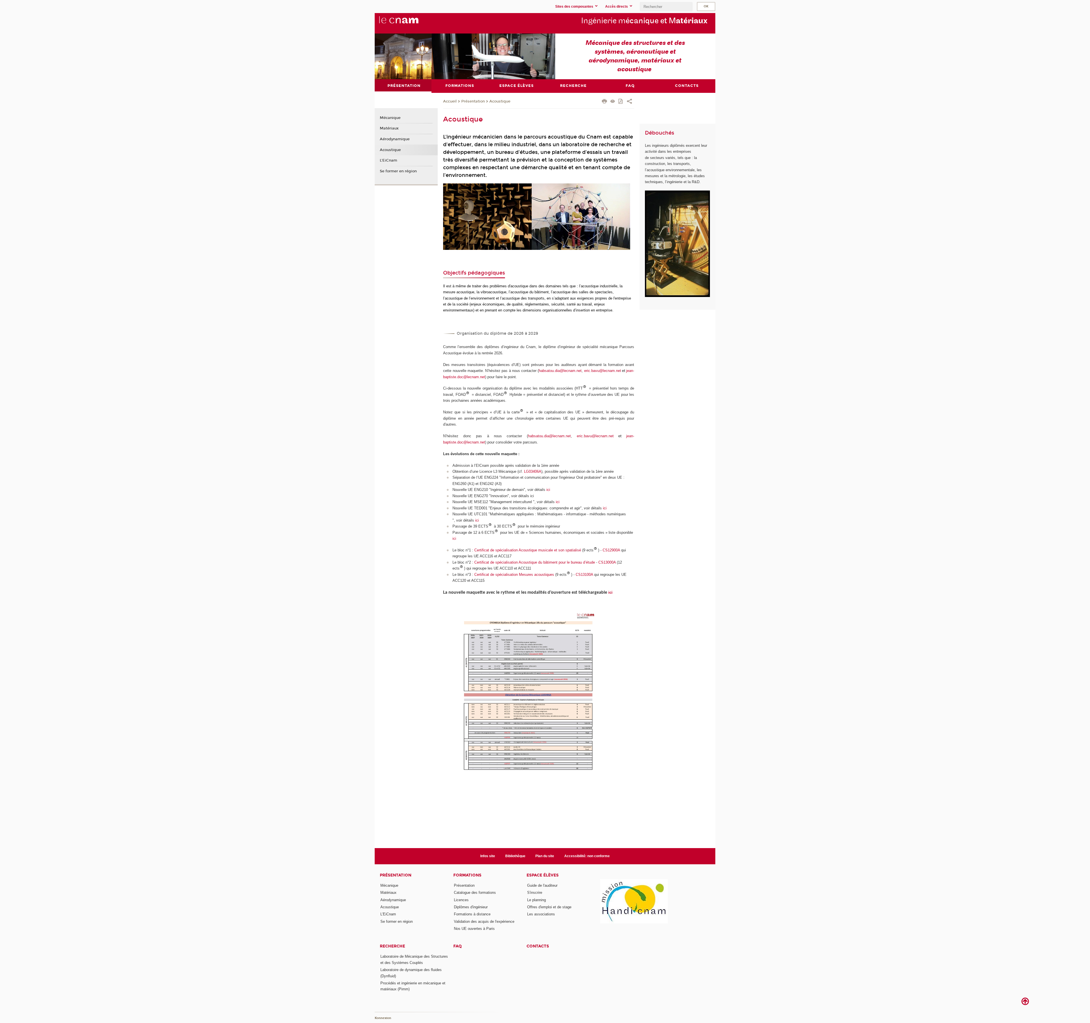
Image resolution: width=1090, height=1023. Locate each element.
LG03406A (532, 471)
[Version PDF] (621, 101)
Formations (467, 875)
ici (548, 490)
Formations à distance (472, 914)
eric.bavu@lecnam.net (602, 371)
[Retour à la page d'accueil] (408, 23)
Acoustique (499, 101)
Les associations (541, 914)
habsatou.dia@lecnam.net (560, 371)
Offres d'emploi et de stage (549, 907)
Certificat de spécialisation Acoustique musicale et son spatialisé (527, 550)
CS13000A (607, 562)
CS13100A (584, 574)
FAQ (457, 946)
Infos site (487, 856)
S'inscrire (534, 892)
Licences (461, 900)
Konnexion (383, 1018)
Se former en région (398, 171)
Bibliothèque (515, 856)
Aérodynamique (395, 139)
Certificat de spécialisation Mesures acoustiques (514, 574)
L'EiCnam (388, 160)
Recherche (392, 946)
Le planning (536, 900)
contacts (538, 946)
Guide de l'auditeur (542, 885)
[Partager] (629, 102)
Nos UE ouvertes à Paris (474, 928)
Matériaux (389, 128)
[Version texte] (612, 101)
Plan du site (544, 856)
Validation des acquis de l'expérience (484, 921)
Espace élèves (543, 875)
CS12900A (612, 550)
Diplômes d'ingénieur (471, 907)
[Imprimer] (604, 102)
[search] (666, 6)
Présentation (473, 101)
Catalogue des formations (475, 892)
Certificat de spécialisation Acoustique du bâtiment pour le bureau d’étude (534, 562)
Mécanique (390, 118)
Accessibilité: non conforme (587, 856)
